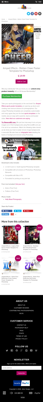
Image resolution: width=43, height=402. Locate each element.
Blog (21, 313)
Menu (6, 2)
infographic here (26, 132)
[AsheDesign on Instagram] (39, 14)
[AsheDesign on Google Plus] (21, 351)
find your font (20, 184)
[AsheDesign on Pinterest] (36, 14)
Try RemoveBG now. (9, 122)
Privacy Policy (21, 339)
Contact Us (21, 325)
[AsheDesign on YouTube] (31, 351)
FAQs (21, 330)
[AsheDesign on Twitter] (28, 14)
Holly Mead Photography (13, 199)
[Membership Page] (12, 98)
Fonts (21, 333)
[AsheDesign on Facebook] (32, 14)
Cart (39, 2)
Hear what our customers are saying (18, 118)
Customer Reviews (21, 308)
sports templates (29, 113)
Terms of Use (21, 336)
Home (3, 19)
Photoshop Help (21, 328)
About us (21, 305)
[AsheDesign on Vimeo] (36, 351)
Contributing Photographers (21, 310)
